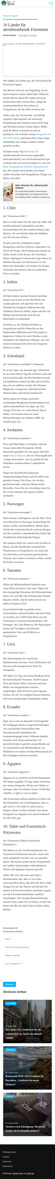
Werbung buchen (9, 1152)
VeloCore (30, 1173)
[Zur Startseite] (8, 5)
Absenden (9, 984)
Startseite (7, 16)
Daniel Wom (18, 1173)
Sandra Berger (9, 35)
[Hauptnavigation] (50, 3)
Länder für (32, 151)
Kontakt (6, 1157)
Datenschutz (8, 1166)
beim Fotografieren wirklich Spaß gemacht (25, 166)
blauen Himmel (17, 455)
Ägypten (15, 16)
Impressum (7, 1161)
